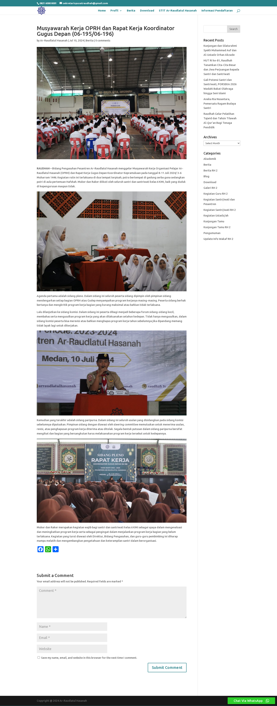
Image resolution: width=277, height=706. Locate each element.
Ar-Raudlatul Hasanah (53, 40)
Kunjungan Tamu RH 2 (217, 227)
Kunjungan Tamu (214, 221)
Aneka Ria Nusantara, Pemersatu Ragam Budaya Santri (220, 104)
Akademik (210, 158)
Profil (114, 10)
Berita (131, 10)
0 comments (102, 40)
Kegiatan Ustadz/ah (216, 215)
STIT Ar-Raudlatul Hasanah (178, 10)
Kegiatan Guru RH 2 (216, 193)
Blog (206, 176)
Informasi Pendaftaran (217, 10)
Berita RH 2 (210, 170)
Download (147, 10)
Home (102, 10)
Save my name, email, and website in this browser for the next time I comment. (89, 657)
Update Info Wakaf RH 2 (218, 238)
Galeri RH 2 (210, 187)
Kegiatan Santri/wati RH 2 (220, 209)
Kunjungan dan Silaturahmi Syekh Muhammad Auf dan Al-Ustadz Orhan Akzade (220, 50)
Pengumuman (212, 233)
